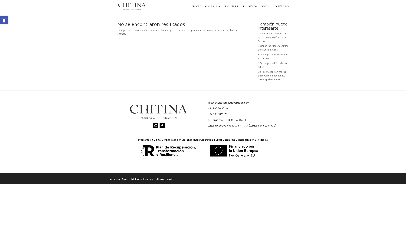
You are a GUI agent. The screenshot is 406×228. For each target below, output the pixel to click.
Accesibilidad (128, 179)
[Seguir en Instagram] (155, 125)
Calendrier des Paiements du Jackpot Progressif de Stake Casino (272, 37)
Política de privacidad (164, 179)
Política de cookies (144, 179)
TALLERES (231, 6)
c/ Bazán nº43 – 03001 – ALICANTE (227, 120)
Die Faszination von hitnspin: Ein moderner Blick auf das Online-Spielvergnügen (272, 75)
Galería (211, 6)
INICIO (196, 6)
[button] (4, 20)
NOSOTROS (249, 6)
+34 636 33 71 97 (217, 114)
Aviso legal (115, 179)
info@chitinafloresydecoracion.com (228, 102)
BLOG (265, 6)
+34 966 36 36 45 (218, 108)
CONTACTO (281, 6)
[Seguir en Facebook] (162, 125)
